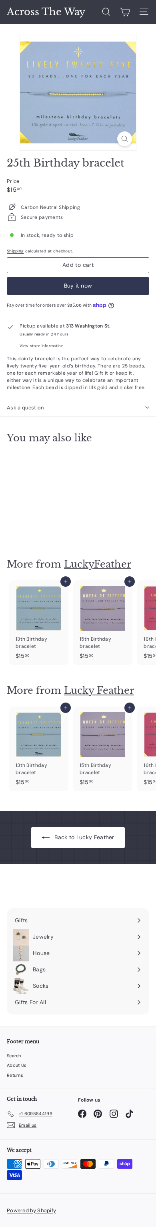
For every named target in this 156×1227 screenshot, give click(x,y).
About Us (16, 1065)
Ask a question (25, 407)
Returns (15, 1075)
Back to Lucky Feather (83, 837)
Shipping (15, 251)
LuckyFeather (97, 564)
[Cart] (125, 12)
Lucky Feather (99, 690)
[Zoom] (124, 138)
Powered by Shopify (31, 1210)
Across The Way (46, 12)
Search (14, 1055)
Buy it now (78, 285)
